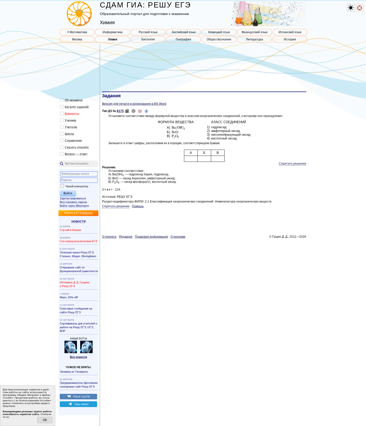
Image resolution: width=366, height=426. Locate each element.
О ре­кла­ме (178, 236)
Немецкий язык (219, 32)
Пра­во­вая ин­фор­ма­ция (151, 236)
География (183, 39)
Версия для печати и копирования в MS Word (134, 104)
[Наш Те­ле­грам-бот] (86, 352)
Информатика (112, 32)
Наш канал (81, 404)
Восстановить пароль (73, 202)
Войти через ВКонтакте (74, 205)
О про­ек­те (109, 236)
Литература (254, 39)
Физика (77, 39)
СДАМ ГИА (121, 5)
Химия (112, 39)
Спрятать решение (292, 163)
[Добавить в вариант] (127, 111)
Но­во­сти (78, 221)
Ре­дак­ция (125, 236)
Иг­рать (78, 212)
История (290, 39)
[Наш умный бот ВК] (70, 352)
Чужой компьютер (76, 186)
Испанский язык (290, 32)
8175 (120, 111)
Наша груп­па (81, 396)
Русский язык (148, 32)
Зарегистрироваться (73, 198)
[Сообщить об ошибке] (140, 111)
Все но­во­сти (78, 356)
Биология (148, 39)
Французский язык (254, 32)
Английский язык (183, 32)
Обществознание (219, 39)
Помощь (138, 206)
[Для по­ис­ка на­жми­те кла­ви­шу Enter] (78, 163)
